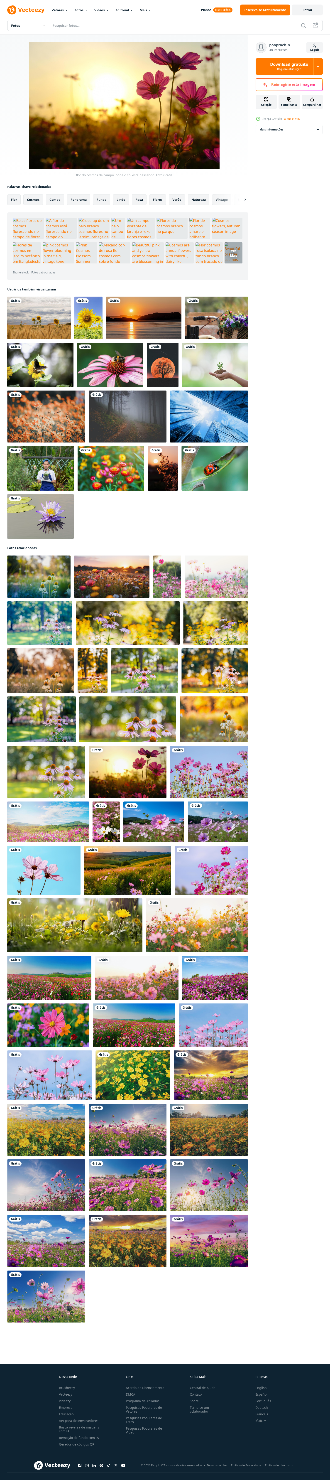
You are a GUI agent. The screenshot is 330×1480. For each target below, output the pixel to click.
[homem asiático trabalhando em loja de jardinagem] (40, 468)
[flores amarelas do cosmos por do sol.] (132, 1075)
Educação (66, 1414)
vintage (222, 199)
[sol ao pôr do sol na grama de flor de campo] (163, 468)
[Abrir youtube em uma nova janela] (123, 1465)
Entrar (307, 10)
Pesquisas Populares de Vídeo (144, 1430)
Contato (196, 1394)
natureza (198, 199)
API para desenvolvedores (78, 1421)
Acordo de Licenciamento (145, 1388)
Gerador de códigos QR (76, 1444)
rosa (139, 199)
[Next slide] (241, 199)
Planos (206, 10)
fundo (102, 199)
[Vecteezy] (25, 10)
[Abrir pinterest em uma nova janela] (101, 1465)
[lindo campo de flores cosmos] (197, 925)
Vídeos (99, 10)
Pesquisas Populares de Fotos (144, 1420)
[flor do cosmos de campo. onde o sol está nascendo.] (127, 772)
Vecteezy (65, 1394)
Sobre (194, 1401)
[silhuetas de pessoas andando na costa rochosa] (143, 318)
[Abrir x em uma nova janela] (116, 1465)
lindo (121, 199)
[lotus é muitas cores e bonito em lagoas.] (40, 516)
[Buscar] (303, 25)
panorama (79, 199)
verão (176, 199)
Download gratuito (289, 66)
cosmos (33, 199)
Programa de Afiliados (142, 1401)
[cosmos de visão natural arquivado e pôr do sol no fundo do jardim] (211, 1075)
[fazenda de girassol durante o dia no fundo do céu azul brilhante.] (88, 318)
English (261, 1388)
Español (261, 1394)
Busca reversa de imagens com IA (79, 1429)
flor (14, 199)
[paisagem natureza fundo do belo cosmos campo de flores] (49, 978)
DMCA (130, 1394)
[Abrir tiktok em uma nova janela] (108, 1465)
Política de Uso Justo (279, 1465)
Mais (143, 10)
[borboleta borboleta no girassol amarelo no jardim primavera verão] (40, 365)
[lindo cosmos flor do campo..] (153, 821)
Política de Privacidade (246, 1465)
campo (55, 199)
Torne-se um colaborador (199, 1409)
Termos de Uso (217, 1465)
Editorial (122, 10)
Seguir (314, 50)
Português (263, 1401)
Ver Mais (233, 253)
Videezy (65, 1401)
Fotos (79, 10)
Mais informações (271, 129)
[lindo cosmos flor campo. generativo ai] (74, 925)
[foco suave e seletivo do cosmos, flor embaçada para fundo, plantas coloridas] (167, 577)
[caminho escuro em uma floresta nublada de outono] (127, 417)
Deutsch (261, 1407)
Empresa (65, 1407)
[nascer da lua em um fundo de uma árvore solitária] (162, 365)
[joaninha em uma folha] (214, 468)
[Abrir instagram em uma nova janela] (87, 1465)
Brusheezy (67, 1388)
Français (261, 1414)
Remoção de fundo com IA (79, 1438)
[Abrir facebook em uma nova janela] (79, 1465)
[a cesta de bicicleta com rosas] (216, 318)
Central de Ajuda (202, 1388)
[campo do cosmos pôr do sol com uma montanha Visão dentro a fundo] (127, 870)
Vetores (58, 10)
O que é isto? (292, 119)
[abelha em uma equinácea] (110, 365)
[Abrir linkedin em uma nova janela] (94, 1465)
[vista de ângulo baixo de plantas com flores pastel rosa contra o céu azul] (44, 870)
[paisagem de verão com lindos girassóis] (39, 318)
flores (157, 199)
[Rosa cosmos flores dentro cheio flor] (209, 772)
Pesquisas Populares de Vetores (144, 1409)
